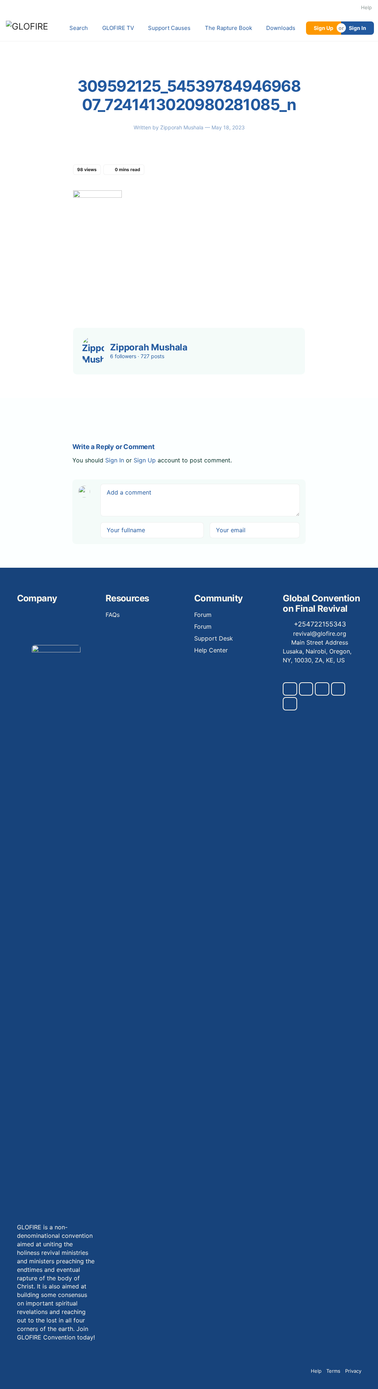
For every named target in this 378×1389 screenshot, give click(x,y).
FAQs (113, 614)
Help (366, 7)
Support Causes (169, 27)
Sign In (357, 28)
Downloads (280, 27)
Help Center (211, 650)
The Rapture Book (228, 27)
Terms (333, 1371)
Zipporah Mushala (182, 127)
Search (78, 27)
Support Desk (213, 638)
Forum (203, 614)
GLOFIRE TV (118, 27)
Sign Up (323, 28)
